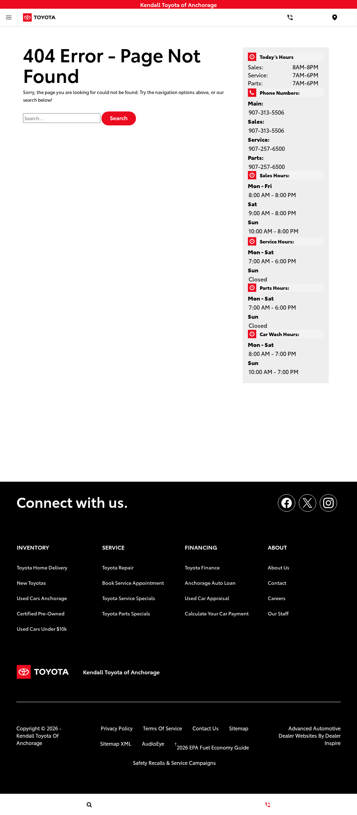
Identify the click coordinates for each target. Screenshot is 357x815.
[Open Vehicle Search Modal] (89, 804)
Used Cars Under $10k (42, 628)
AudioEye (153, 743)
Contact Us (205, 728)
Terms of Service (162, 728)
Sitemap (238, 728)
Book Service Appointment (133, 582)
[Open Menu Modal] (8, 17)
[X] (307, 503)
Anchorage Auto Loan (210, 582)
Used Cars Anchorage (42, 598)
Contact (277, 582)
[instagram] (328, 503)
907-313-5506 (266, 112)
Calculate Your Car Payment (217, 613)
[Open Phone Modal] (290, 17)
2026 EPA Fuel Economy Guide (212, 747)
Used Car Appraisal (207, 598)
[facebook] (286, 503)
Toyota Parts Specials (126, 613)
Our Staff (278, 613)
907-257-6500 (267, 148)
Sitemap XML (115, 743)
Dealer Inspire (333, 739)
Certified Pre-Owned (40, 613)
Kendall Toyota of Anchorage (37, 739)
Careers (277, 598)
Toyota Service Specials (128, 598)
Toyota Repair (118, 567)
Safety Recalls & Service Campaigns (174, 762)
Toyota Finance (202, 567)
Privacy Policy (116, 728)
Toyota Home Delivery (42, 567)
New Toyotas (31, 582)
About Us (278, 567)
